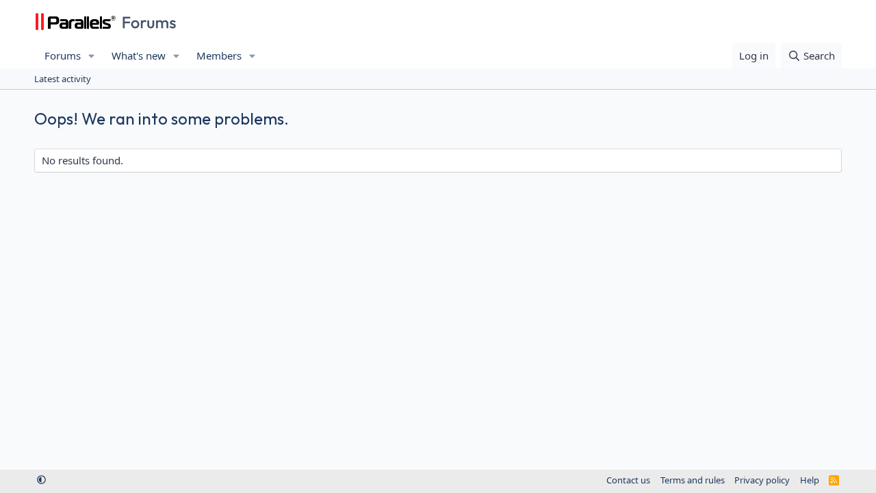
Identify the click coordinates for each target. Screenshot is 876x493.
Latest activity (62, 79)
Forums (62, 55)
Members (219, 55)
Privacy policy (762, 480)
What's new (139, 55)
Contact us (628, 480)
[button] (91, 55)
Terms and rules (692, 480)
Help (809, 480)
